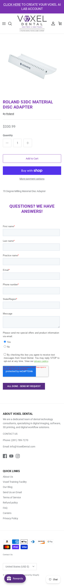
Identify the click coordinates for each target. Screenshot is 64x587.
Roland (10, 113)
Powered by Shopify (30, 575)
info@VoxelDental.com (22, 446)
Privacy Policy (10, 518)
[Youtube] (11, 456)
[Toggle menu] (4, 23)
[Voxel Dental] (32, 23)
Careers (7, 513)
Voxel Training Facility (15, 481)
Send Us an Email (12, 492)
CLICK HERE (12, 4)
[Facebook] (5, 456)
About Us (8, 476)
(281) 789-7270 (19, 440)
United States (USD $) (17, 566)
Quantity (8, 135)
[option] (32, 66)
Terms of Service (12, 497)
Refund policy (10, 502)
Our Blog (7, 487)
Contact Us (8, 554)
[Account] (52, 23)
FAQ (5, 507)
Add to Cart (32, 158)
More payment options (32, 178)
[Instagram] (18, 456)
